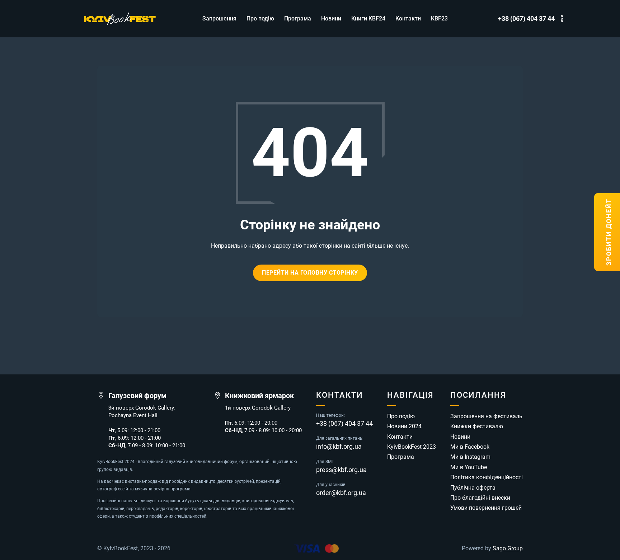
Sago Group (508, 548)
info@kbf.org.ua (339, 446)
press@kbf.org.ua (341, 469)
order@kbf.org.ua (341, 492)
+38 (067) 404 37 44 (526, 18)
